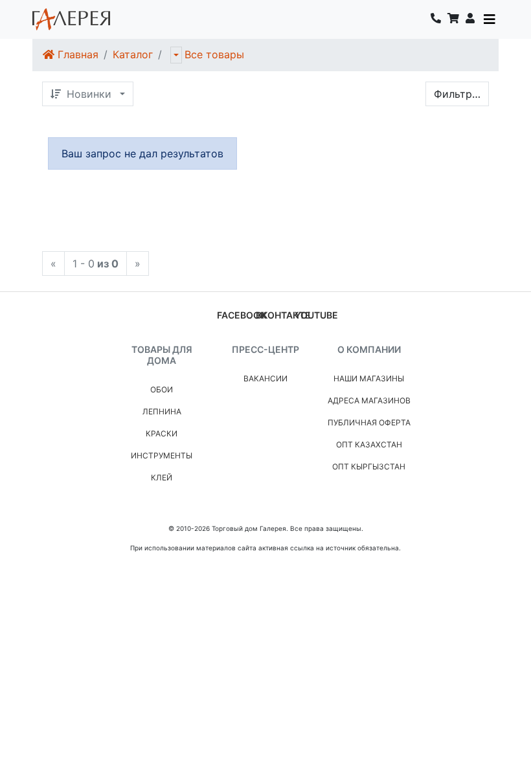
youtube (316, 314)
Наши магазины (368, 378)
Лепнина (161, 411)
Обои (161, 389)
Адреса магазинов (369, 400)
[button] (470, 19)
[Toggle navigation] (489, 19)
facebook (241, 314)
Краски (161, 433)
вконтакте (283, 314)
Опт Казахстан (369, 444)
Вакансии (265, 378)
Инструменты (161, 455)
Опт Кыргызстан (368, 466)
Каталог (133, 54)
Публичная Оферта (369, 422)
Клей (161, 477)
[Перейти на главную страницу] (71, 19)
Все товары (214, 54)
